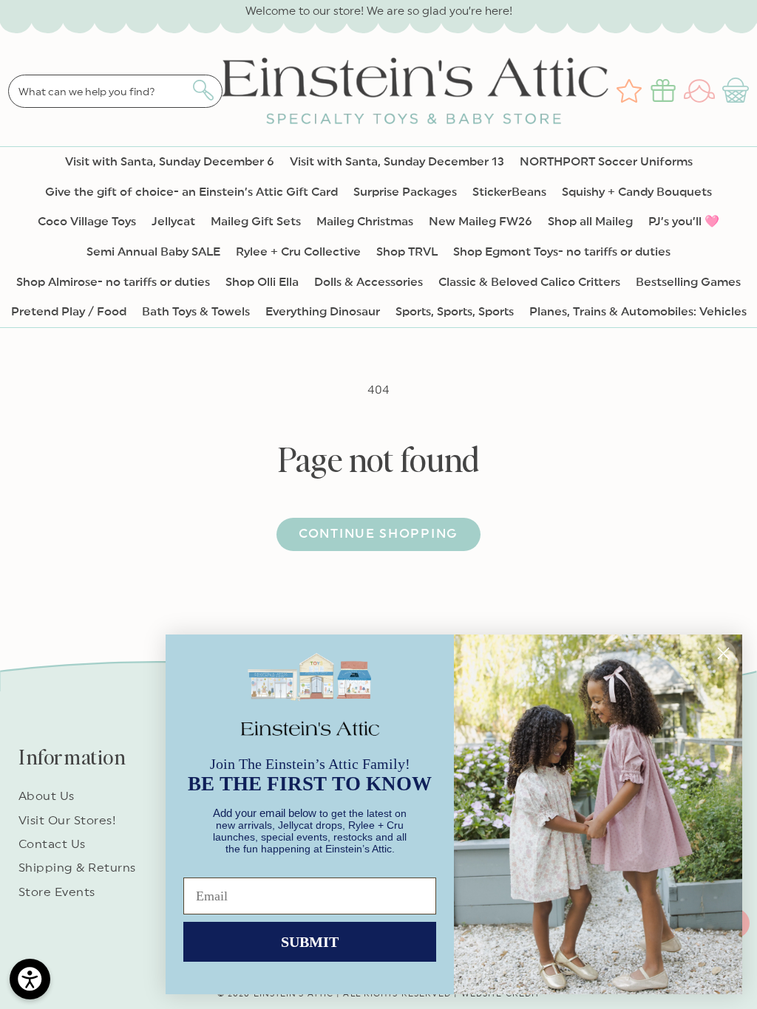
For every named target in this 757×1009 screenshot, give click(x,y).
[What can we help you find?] (203, 90)
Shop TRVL (407, 252)
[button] (737, 91)
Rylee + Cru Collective (298, 252)
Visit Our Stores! (67, 821)
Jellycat (173, 221)
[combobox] (115, 91)
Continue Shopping (378, 533)
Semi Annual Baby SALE (153, 252)
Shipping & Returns (77, 868)
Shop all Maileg (590, 221)
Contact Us (52, 844)
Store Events (56, 892)
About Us (46, 796)
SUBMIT (310, 942)
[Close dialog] (723, 653)
